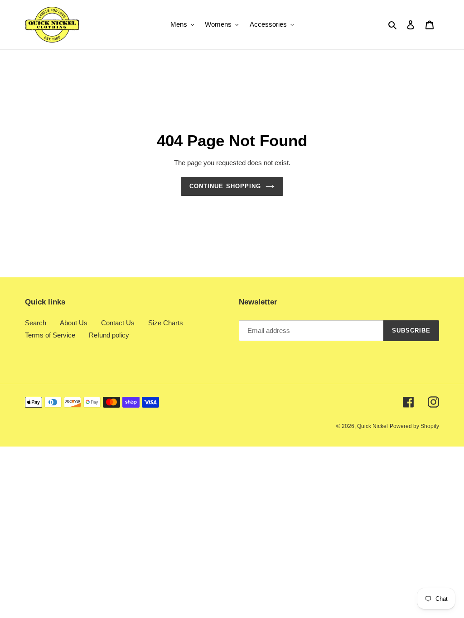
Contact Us (118, 323)
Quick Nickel (372, 426)
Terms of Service (50, 335)
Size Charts (165, 323)
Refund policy (109, 335)
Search (35, 323)
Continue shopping (225, 186)
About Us (73, 323)
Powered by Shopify (414, 426)
